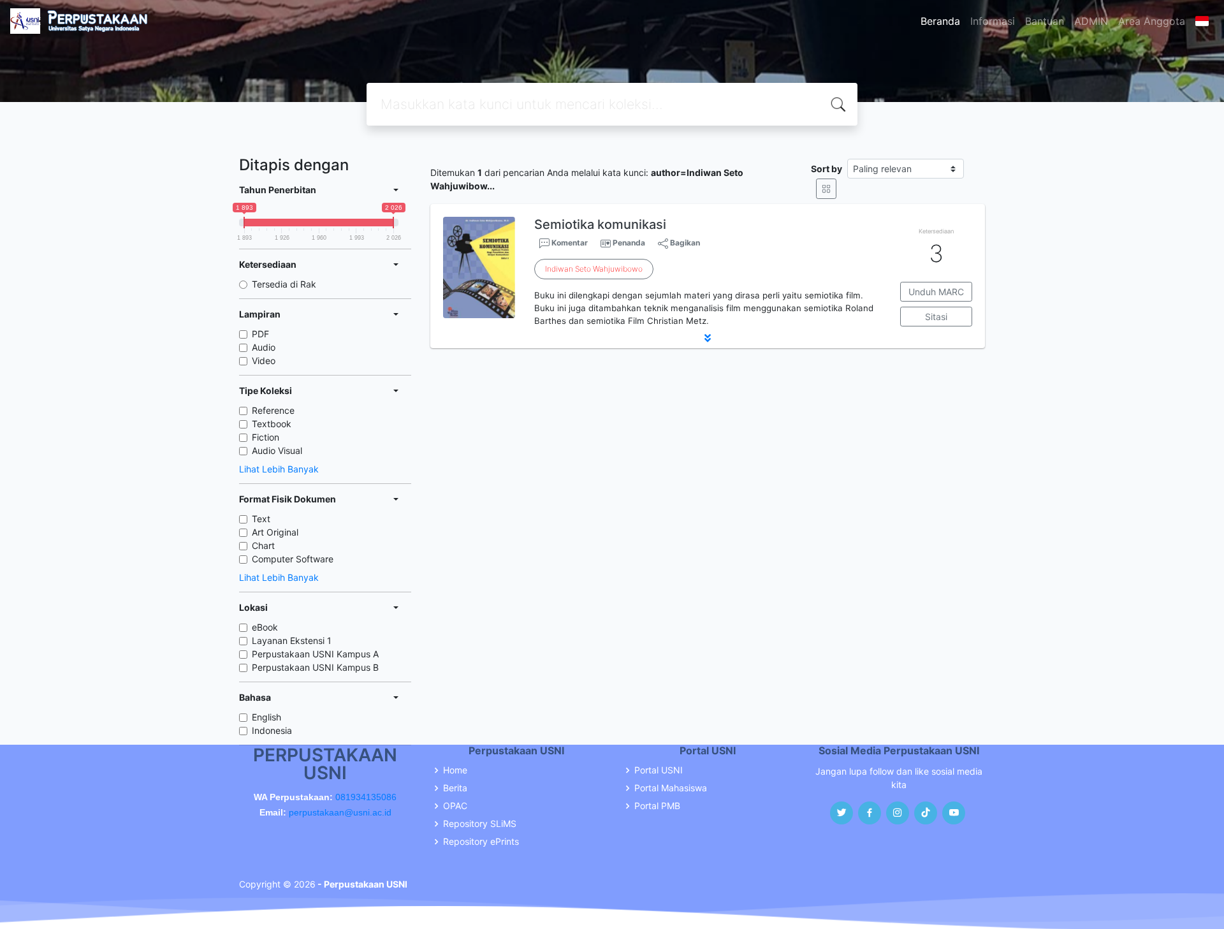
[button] (707, 338)
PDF (260, 333)
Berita (455, 788)
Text (261, 518)
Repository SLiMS (479, 823)
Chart (263, 545)
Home (455, 770)
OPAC (455, 805)
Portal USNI (658, 770)
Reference (273, 410)
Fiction (265, 437)
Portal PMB (657, 805)
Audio (263, 347)
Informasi (992, 21)
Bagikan (684, 242)
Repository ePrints (481, 841)
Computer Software (292, 558)
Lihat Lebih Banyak (279, 469)
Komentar (569, 242)
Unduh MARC (936, 291)
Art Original (275, 532)
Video (263, 360)
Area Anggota (1151, 21)
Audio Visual (277, 450)
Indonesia (272, 730)
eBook (265, 627)
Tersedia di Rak (284, 284)
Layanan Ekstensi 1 (292, 640)
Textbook (271, 423)
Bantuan (1044, 21)
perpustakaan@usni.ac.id (340, 812)
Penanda (629, 242)
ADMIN (1091, 21)
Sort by (826, 168)
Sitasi (936, 316)
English (266, 717)
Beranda (940, 21)
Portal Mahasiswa (670, 788)
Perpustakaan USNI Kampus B (315, 667)
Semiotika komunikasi (600, 224)
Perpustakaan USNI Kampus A (315, 653)
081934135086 (366, 797)
